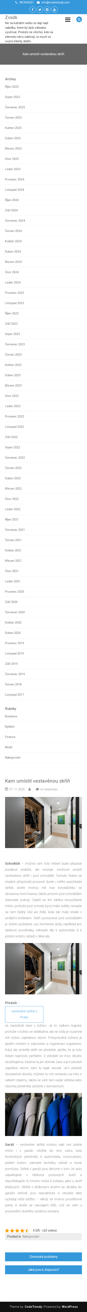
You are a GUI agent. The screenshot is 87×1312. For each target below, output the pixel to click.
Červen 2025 (13, 117)
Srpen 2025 (12, 97)
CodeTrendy (33, 1307)
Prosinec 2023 (14, 293)
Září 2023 (11, 324)
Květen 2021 (13, 550)
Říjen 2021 (12, 519)
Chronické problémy (44, 1257)
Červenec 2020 (15, 612)
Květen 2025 (13, 128)
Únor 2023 (12, 396)
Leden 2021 (12, 581)
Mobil (8, 747)
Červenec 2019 (15, 674)
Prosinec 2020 (14, 591)
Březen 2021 (13, 561)
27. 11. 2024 (17, 789)
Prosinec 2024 (14, 179)
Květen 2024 (13, 241)
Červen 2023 (13, 354)
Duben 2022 (13, 478)
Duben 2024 (13, 251)
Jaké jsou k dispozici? (43, 1270)
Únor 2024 (12, 272)
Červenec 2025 (15, 107)
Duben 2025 (13, 138)
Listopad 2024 (14, 190)
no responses (48, 789)
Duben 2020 (13, 633)
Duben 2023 (13, 375)
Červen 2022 (13, 468)
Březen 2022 (13, 488)
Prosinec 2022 (14, 416)
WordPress (70, 1307)
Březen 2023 (13, 385)
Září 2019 (11, 664)
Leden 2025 (12, 169)
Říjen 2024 (12, 200)
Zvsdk (11, 17)
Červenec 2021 (15, 530)
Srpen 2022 (12, 447)
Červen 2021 (13, 540)
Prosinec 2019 (14, 643)
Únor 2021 (12, 571)
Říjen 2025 (12, 87)
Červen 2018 (13, 684)
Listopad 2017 (14, 695)
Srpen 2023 (12, 334)
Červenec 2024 (15, 220)
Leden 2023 (12, 406)
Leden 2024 (12, 282)
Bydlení (9, 726)
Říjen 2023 (12, 313)
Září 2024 (11, 210)
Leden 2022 (12, 509)
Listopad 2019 (14, 653)
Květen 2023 (13, 365)
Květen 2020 (13, 622)
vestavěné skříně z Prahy (24, 1014)
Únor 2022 (12, 499)
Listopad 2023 (14, 303)
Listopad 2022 (14, 427)
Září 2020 (11, 602)
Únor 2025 (12, 159)
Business (11, 716)
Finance (10, 737)
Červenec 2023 (15, 344)
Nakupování (12, 757)
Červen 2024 (13, 231)
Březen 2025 (13, 148)
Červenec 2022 (15, 457)
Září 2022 (11, 437)
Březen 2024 (13, 262)
